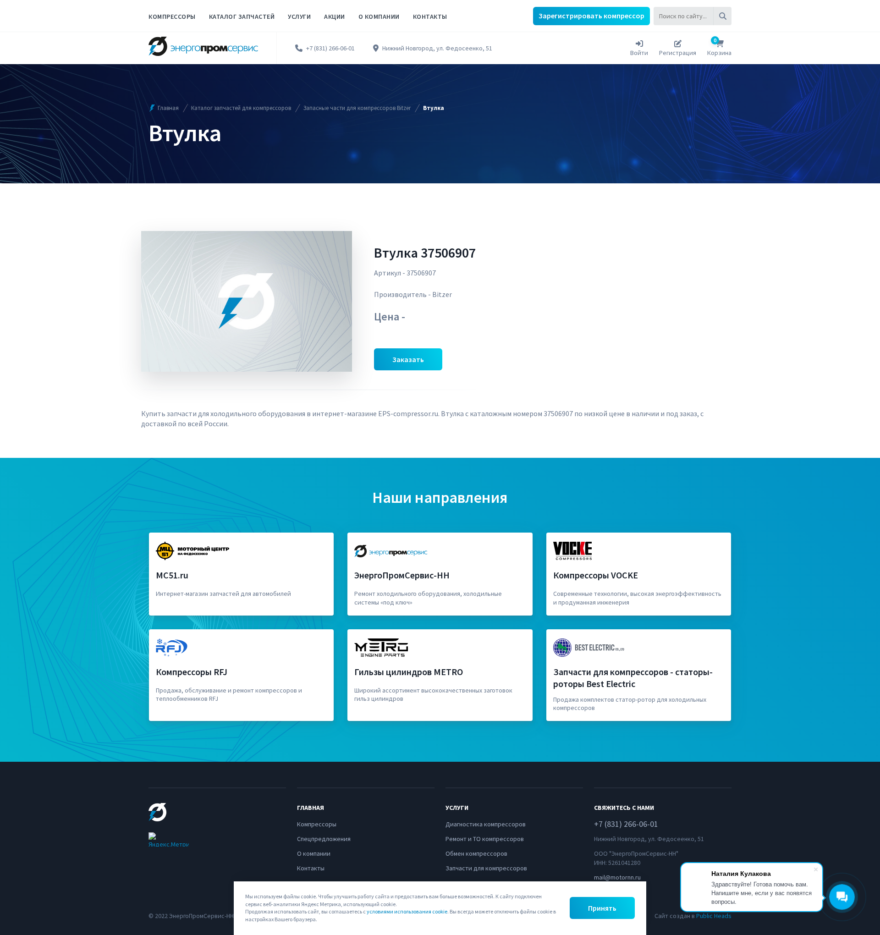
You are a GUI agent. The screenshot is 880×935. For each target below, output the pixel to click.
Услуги (299, 16)
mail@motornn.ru (617, 877)
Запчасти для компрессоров (486, 868)
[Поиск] (722, 16)
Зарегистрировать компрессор (591, 15)
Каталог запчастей (242, 16)
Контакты (430, 16)
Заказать (408, 359)
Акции (334, 16)
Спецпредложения (324, 839)
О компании (379, 16)
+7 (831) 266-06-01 (330, 48)
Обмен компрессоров (476, 853)
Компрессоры (172, 16)
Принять (602, 908)
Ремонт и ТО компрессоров (485, 839)
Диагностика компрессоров (486, 824)
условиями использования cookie (407, 911)
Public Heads (714, 916)
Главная (168, 108)
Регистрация (677, 53)
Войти (639, 53)
